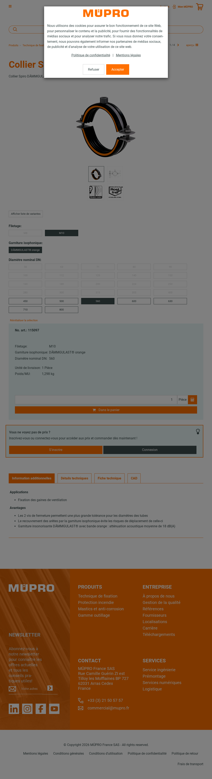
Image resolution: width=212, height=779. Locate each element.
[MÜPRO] (106, 13)
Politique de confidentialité (90, 55)
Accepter (117, 69)
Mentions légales (128, 55)
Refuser (93, 69)
